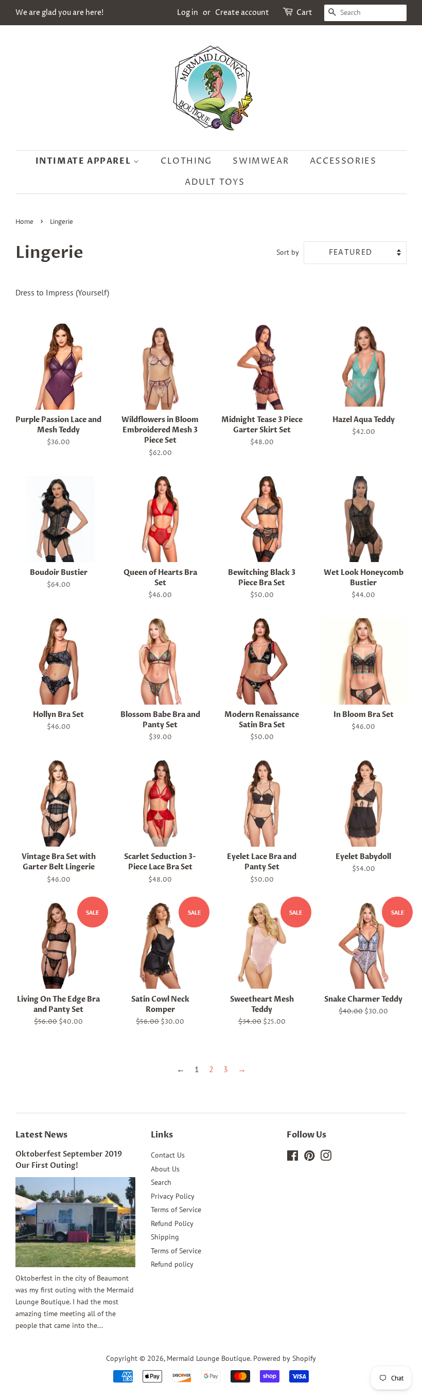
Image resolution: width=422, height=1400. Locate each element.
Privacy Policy (173, 1196)
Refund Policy (172, 1223)
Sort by (287, 252)
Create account (242, 13)
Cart (304, 13)
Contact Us (168, 1155)
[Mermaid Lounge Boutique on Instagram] (325, 1157)
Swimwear (261, 161)
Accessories (343, 161)
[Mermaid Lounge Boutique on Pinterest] (309, 1157)
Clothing (186, 161)
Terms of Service (176, 1209)
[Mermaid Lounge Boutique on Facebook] (292, 1157)
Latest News (41, 1135)
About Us (165, 1169)
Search (161, 1182)
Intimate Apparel (84, 161)
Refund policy (172, 1264)
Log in (187, 13)
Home (24, 222)
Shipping (165, 1236)
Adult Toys (215, 182)
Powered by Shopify (284, 1358)
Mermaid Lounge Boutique (208, 1358)
